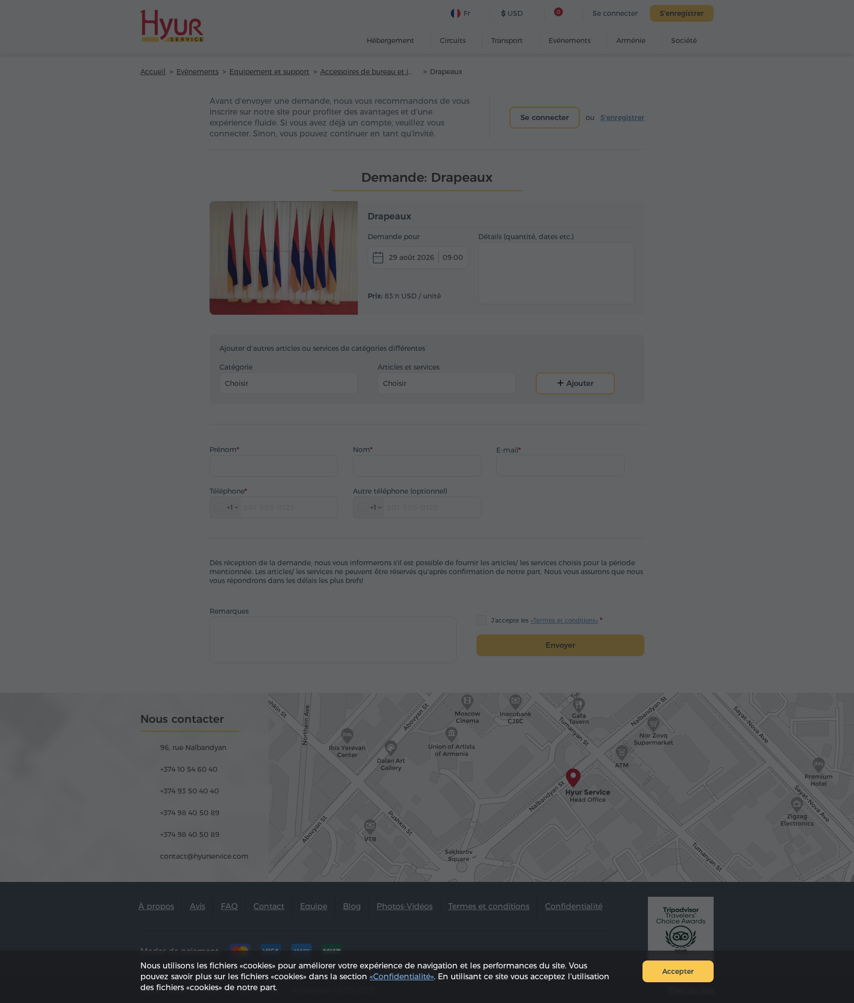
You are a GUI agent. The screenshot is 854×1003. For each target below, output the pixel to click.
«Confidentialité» (402, 976)
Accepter (678, 971)
